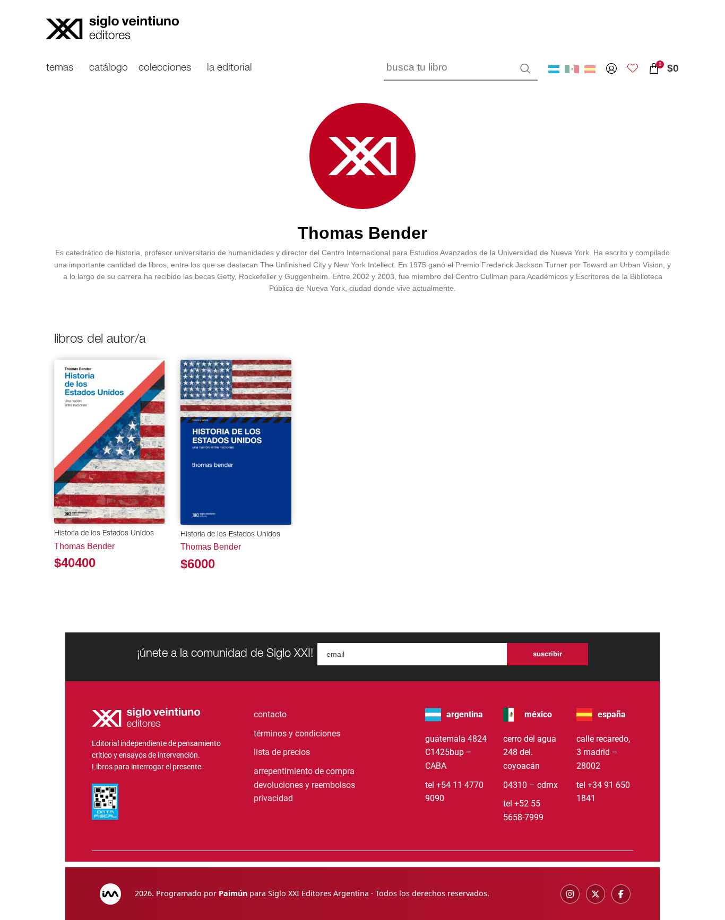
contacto (270, 714)
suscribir (547, 654)
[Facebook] (621, 894)
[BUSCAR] (525, 68)
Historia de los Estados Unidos (104, 533)
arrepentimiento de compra (304, 771)
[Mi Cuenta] (611, 68)
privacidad (273, 798)
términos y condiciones (297, 733)
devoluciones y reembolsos (304, 785)
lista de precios (282, 752)
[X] (595, 894)
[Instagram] (570, 894)
